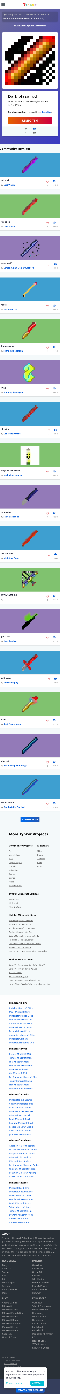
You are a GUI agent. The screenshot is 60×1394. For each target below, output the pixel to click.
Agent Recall (14, 899)
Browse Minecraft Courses (20, 924)
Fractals (12, 866)
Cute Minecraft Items (19, 1222)
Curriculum (37, 1268)
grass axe (5, 636)
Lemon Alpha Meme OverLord (18, 267)
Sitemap (6, 1285)
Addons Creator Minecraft (22, 1145)
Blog (4, 1265)
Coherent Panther (12, 433)
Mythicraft (13, 903)
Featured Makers (40, 1282)
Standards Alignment (42, 1333)
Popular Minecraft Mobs (21, 1065)
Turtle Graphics (15, 885)
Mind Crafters (15, 907)
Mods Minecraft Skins (19, 1012)
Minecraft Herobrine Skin (21, 1042)
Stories (12, 878)
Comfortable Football (14, 807)
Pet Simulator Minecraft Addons (24, 1165)
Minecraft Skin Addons (20, 1157)
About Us (7, 1268)
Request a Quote (40, 1347)
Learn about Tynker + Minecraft (30, 25)
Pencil (4, 304)
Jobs (4, 1278)
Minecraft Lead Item (19, 1188)
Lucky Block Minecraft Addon (23, 1149)
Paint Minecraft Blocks (20, 1107)
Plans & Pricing (39, 1285)
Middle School (39, 1316)
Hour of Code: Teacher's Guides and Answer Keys (30, 984)
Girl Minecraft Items (19, 1218)
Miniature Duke (11, 558)
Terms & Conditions (12, 1361)
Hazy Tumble (9, 641)
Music (11, 881)
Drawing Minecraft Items (21, 1214)
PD (33, 1337)
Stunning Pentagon (13, 350)
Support (6, 1272)
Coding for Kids (14, 14)
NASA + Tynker (15, 972)
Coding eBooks (9, 1289)
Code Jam (7, 1333)
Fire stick (5, 221)
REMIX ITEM (30, 120)
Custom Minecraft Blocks (21, 1103)
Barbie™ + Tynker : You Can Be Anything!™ (27, 965)
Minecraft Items (10, 1326)
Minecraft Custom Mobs (21, 1088)
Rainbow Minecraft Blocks (21, 1123)
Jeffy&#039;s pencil (10, 470)
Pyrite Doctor (10, 309)
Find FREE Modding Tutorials (21, 939)
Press (5, 1275)
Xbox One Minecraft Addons (23, 1168)
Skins (39, 851)
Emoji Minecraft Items (20, 1203)
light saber (6, 678)
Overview (37, 1265)
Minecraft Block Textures (21, 1111)
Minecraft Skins (10, 1309)
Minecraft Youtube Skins (21, 1015)
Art (10, 851)
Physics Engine (15, 862)
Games (12, 874)
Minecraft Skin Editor (12, 1313)
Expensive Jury (10, 682)
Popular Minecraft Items (21, 1199)
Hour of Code (9, 1337)
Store (4, 1292)
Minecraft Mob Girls (19, 1069)
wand (3, 719)
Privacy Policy (10, 1364)
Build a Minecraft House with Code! (24, 936)
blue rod (5, 761)
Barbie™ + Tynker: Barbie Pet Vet (23, 968)
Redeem (36, 1275)
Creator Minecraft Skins (20, 1023)
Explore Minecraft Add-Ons (20, 932)
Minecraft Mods (10, 1330)
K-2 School (37, 1326)
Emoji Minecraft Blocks (20, 1119)
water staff (6, 263)
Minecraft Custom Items (21, 1191)
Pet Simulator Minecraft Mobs (23, 1077)
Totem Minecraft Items (20, 1207)
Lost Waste (9, 185)
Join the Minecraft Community (22, 928)
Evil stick (5, 180)
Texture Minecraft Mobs (20, 1057)
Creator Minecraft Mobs (20, 1054)
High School (38, 1319)
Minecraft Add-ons (11, 1323)
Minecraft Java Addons (20, 1161)
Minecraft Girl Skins (18, 1038)
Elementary (38, 1313)
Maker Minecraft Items (20, 1195)
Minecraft (31, 14)
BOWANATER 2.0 (9, 595)
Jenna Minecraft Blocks (20, 1134)
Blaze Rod (46, 112)
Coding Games (9, 1302)
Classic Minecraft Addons (21, 1176)
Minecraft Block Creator (20, 1099)
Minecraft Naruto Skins (20, 1027)
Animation (13, 870)
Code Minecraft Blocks (20, 1130)
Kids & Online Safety (12, 1366)
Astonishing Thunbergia (15, 765)
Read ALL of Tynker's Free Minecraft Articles (28, 951)
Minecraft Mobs (10, 1316)
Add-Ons (41, 858)
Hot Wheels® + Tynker (18, 976)
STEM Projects (39, 1344)
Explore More (30, 819)
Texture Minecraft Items (20, 1210)
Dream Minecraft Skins (20, 1031)
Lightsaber (6, 512)
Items (43, 14)
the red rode (7, 553)
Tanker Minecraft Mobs (20, 1081)
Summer (36, 1292)
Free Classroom (40, 1309)
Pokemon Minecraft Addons (22, 1172)
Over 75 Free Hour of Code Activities (24, 980)
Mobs (39, 866)
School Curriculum (41, 1306)
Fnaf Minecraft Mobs (19, 1061)
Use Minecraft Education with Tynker (25, 943)
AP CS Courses (39, 1323)
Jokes (11, 858)
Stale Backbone (11, 516)
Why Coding (38, 1278)
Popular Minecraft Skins (20, 1019)
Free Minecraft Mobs (19, 1084)
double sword (7, 346)
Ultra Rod (5, 429)
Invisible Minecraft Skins (21, 1008)
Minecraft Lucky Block (19, 1115)
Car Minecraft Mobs (19, 1073)
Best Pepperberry (12, 724)
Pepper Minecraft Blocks (21, 1126)
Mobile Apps (8, 1282)
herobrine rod (8, 802)
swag (3, 387)
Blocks (40, 855)
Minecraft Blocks (10, 1319)
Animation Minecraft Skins (22, 1035)
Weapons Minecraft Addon (22, 1153)
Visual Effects (14, 855)
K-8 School (37, 1330)
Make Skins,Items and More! (21, 920)
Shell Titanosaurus (12, 475)
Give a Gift (37, 1272)
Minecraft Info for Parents (20, 947)
